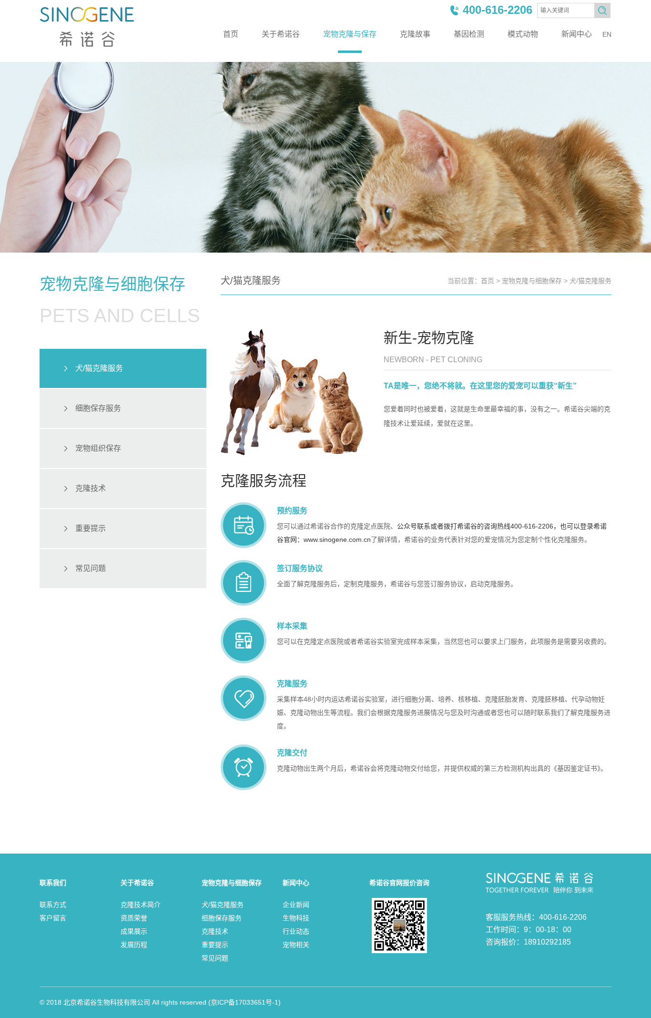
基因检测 (469, 34)
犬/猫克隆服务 (99, 368)
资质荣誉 (134, 918)
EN (606, 34)
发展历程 (134, 944)
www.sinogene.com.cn (337, 539)
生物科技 (296, 918)
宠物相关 (296, 944)
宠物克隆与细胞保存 (532, 281)
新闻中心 (576, 34)
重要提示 (90, 528)
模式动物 (523, 34)
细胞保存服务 (98, 408)
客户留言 (53, 918)
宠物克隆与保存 (349, 34)
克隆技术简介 (141, 904)
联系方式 (53, 904)
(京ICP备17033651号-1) (244, 1002)
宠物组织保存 (98, 448)
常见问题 (90, 568)
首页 (230, 34)
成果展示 (134, 931)
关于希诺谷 (281, 34)
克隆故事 (415, 34)
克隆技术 (90, 488)
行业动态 (296, 931)
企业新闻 (296, 904)
